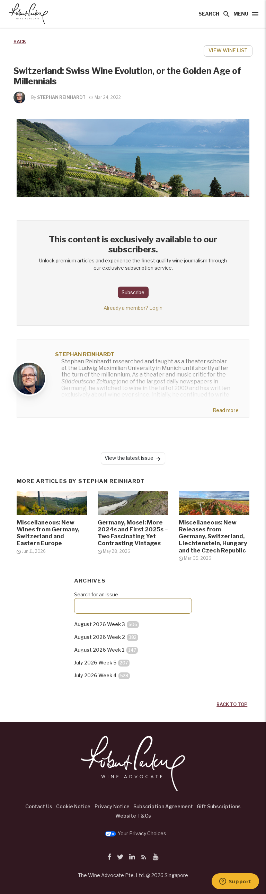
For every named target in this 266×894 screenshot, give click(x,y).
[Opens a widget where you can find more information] (235, 882)
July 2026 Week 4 (101, 675)
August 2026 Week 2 (105, 637)
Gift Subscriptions (219, 806)
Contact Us (38, 806)
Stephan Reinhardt (61, 97)
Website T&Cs (133, 816)
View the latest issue (129, 458)
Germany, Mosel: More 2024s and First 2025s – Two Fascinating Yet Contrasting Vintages (133, 533)
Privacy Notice (112, 806)
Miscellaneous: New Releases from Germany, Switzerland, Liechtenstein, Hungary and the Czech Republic (213, 536)
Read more (226, 410)
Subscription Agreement (163, 806)
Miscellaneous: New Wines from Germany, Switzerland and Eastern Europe (48, 533)
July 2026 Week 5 (101, 662)
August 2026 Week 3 (105, 624)
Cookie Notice (73, 806)
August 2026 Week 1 (105, 650)
